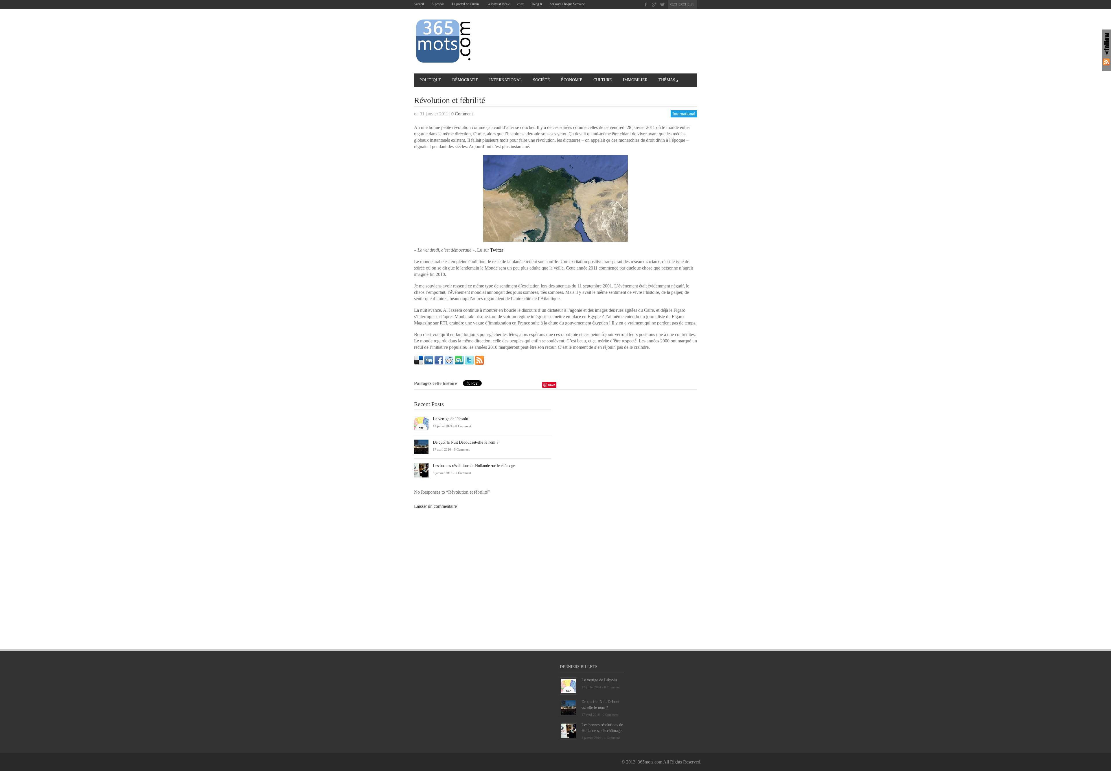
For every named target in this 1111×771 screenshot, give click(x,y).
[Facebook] (646, 4)
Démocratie (465, 80)
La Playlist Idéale (498, 4)
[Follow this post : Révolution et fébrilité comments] (479, 359)
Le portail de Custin (465, 4)
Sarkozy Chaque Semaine (567, 4)
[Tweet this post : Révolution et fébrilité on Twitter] (469, 359)
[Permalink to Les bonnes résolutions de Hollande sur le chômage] (421, 469)
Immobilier (635, 80)
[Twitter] (662, 4)
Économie (571, 80)
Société (541, 80)
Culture (602, 80)
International (505, 80)
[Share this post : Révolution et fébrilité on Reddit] (449, 359)
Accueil (418, 4)
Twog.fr (536, 4)
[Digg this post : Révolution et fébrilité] (428, 359)
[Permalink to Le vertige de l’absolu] (421, 422)
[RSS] (1106, 61)
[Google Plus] (654, 4)
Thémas (666, 80)
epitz (520, 4)
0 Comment (462, 113)
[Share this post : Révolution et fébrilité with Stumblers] (459, 359)
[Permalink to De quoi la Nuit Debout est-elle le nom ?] (421, 446)
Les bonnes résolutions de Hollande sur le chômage (474, 466)
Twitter (496, 250)
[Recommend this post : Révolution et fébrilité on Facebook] (439, 359)
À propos (437, 4)
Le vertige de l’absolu (450, 419)
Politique (430, 80)
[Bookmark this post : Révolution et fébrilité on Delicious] (418, 359)
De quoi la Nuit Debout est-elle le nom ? (465, 442)
